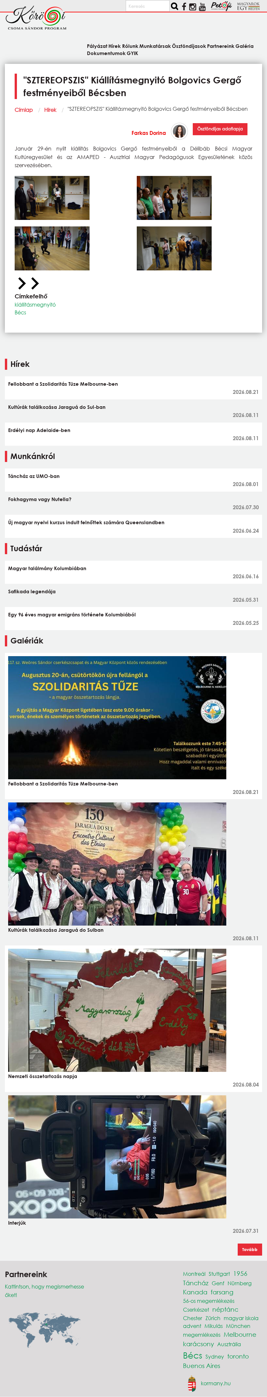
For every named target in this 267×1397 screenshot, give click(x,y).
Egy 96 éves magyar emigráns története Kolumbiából (72, 614)
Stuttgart (219, 1273)
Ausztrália (229, 1344)
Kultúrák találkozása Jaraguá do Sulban (56, 930)
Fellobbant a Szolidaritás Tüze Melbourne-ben (63, 384)
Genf (218, 1283)
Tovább (250, 1249)
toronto (238, 1356)
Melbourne (240, 1334)
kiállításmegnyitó (35, 304)
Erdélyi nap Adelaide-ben (39, 430)
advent (192, 1325)
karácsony (198, 1343)
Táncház (195, 1283)
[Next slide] (34, 284)
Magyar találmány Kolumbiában (47, 568)
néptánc (225, 1309)
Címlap (24, 109)
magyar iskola (241, 1318)
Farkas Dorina (149, 133)
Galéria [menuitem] (244, 46)
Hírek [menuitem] (114, 46)
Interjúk (17, 1223)
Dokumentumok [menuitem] (106, 52)
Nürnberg (240, 1283)
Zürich (212, 1318)
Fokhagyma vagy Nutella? (39, 499)
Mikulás (213, 1325)
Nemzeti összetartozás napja (42, 1076)
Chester (192, 1318)
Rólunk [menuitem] (130, 46)
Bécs (20, 312)
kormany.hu (216, 1382)
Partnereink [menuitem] (220, 46)
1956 (240, 1273)
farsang (222, 1292)
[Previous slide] (21, 284)
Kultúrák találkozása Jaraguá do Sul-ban (56, 407)
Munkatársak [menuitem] (155, 46)
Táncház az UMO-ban (34, 476)
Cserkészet (196, 1309)
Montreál (194, 1273)
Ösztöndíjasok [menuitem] (189, 46)
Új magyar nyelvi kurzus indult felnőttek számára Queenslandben (86, 522)
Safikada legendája (32, 591)
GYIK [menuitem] (132, 52)
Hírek (50, 109)
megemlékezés (201, 1334)
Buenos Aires (201, 1365)
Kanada (195, 1292)
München (238, 1325)
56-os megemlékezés (208, 1300)
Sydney (214, 1356)
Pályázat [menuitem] (97, 46)
